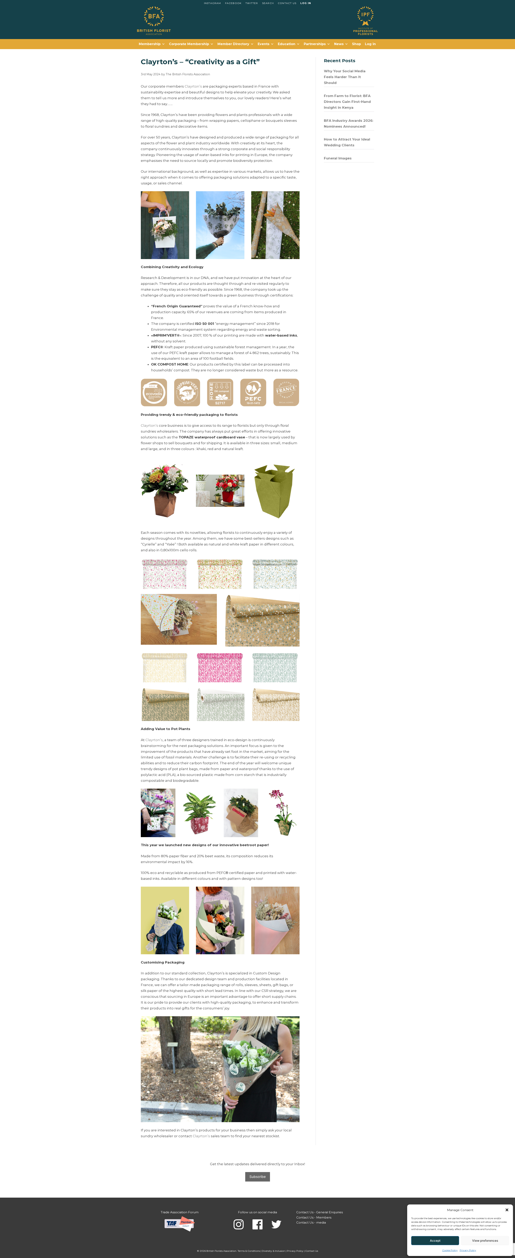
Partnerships (315, 44)
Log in (305, 3)
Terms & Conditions (249, 1250)
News (339, 44)
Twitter (251, 3)
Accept (435, 1241)
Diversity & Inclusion (273, 1250)
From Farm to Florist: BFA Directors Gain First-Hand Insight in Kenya (347, 101)
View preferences (485, 1241)
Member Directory (233, 44)
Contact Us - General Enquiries (319, 1212)
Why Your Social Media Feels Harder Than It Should (345, 77)
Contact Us (287, 3)
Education (286, 44)
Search (268, 3)
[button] (507, 1210)
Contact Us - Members (313, 1217)
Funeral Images (338, 158)
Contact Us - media (311, 1222)
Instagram (212, 3)
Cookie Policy (450, 1250)
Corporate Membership (189, 44)
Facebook (233, 3)
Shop (356, 44)
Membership (150, 44)
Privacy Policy (468, 1250)
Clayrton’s (193, 86)
